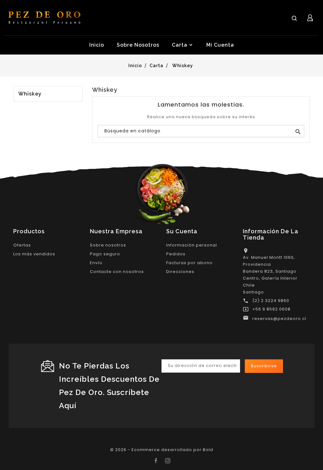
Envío (96, 263)
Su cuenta (181, 231)
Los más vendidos (34, 254)
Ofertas (22, 245)
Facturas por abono (189, 263)
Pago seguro (105, 254)
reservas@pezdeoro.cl (279, 319)
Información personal (191, 245)
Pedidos (175, 254)
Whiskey (30, 94)
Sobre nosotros (108, 245)
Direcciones (180, 272)
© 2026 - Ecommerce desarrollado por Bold (161, 450)
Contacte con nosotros (117, 272)
